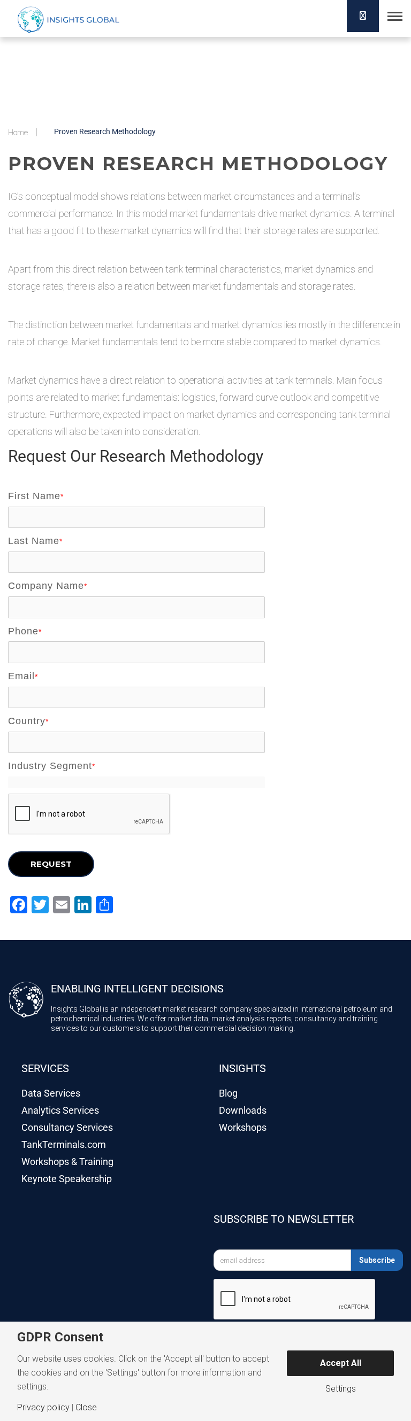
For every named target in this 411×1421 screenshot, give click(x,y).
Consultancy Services (67, 1127)
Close (86, 1407)
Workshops (243, 1127)
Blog (228, 1093)
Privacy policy (43, 1407)
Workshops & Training (67, 1161)
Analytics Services (60, 1110)
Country (28, 721)
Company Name (47, 585)
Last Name (35, 540)
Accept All (340, 1363)
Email (23, 676)
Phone (25, 631)
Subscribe (377, 1260)
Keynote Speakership (66, 1178)
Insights (242, 1068)
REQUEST (51, 864)
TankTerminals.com (63, 1144)
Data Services (50, 1093)
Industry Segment (51, 765)
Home (18, 132)
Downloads (243, 1110)
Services (45, 1068)
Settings (340, 1389)
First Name (36, 496)
